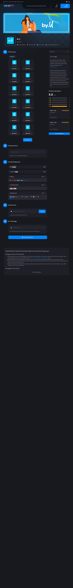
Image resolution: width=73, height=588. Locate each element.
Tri (34, 258)
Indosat (32, 258)
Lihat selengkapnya (59, 133)
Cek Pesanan (35, 6)
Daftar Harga (42, 6)
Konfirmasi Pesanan (28, 237)
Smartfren (38, 258)
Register (66, 6)
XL (50, 258)
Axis (42, 258)
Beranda (29, 6)
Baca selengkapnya (36, 272)
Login (56, 6)
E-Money (27, 176)
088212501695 (53, 67)
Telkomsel (45, 258)
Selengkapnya (27, 139)
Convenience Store (27, 185)
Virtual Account (27, 193)
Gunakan (42, 211)
